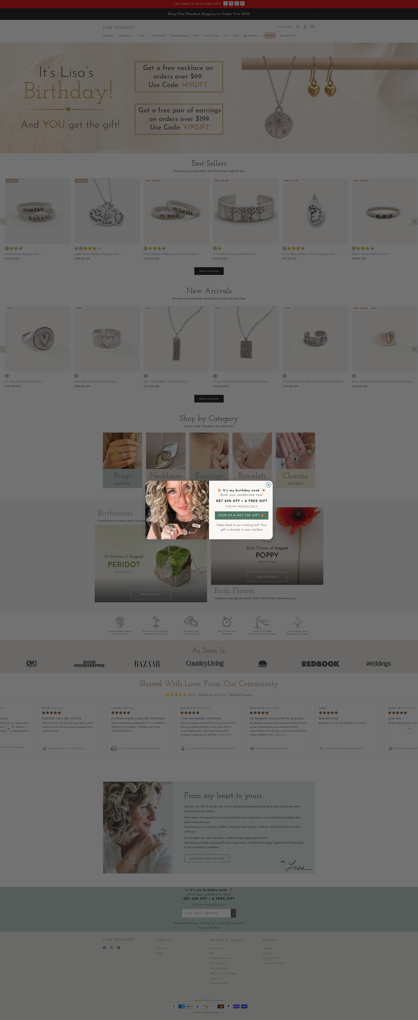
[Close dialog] (268, 484)
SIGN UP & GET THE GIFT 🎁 (242, 515)
